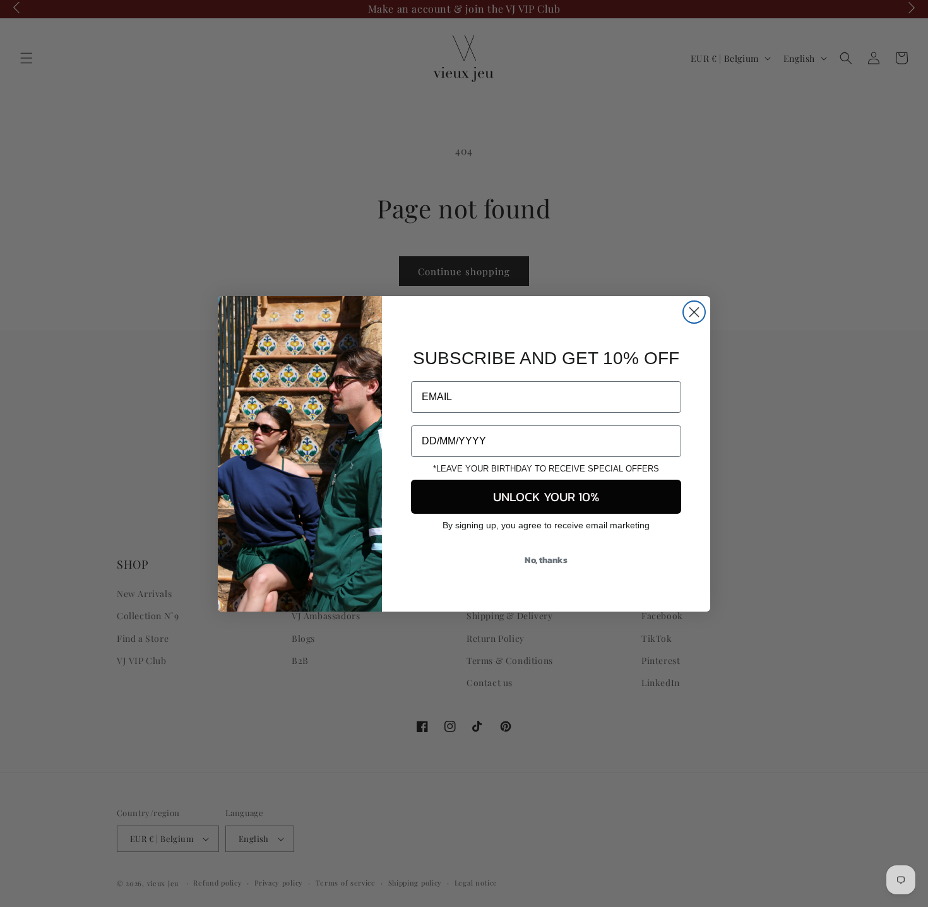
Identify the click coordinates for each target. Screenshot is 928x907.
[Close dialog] (694, 312)
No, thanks (546, 560)
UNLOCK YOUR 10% (546, 496)
